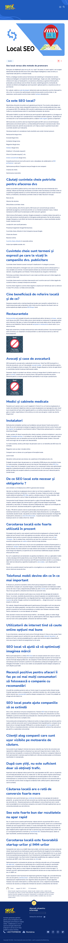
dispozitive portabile (39, 892)
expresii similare (49, 892)
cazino (25, 541)
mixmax (48, 725)
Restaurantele (10, 318)
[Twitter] (63, 932)
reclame (37, 94)
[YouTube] (48, 932)
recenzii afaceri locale (14, 896)
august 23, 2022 (21, 888)
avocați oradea (36, 365)
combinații (31, 798)
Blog (10, 61)
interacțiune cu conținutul (37, 894)
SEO (19, 479)
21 (32, 888)
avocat (13, 374)
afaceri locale (11, 891)
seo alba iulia (10, 864)
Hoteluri (8, 148)
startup (12, 844)
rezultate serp (42, 896)
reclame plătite (34, 896)
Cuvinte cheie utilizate (13, 241)
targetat (11, 429)
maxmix (8, 600)
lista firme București (29, 516)
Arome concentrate (12, 158)
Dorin (12, 888)
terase (54, 318)
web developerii (25, 90)
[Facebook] (53, 932)
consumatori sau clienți (14, 892)
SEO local (29, 656)
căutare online (40, 891)
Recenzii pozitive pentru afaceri (30, 672)
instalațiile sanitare (17, 436)
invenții (43, 589)
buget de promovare (21, 891)
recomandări (22, 694)
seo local (48, 896)
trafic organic (43, 118)
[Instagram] (58, 932)
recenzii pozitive (24, 896)
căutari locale (47, 891)
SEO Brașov (30, 307)
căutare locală (31, 891)
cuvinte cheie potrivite (27, 892)
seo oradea (41, 562)
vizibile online (11, 897)
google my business (23, 894)
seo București (23, 878)
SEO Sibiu (26, 495)
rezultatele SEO (35, 831)
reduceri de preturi (50, 636)
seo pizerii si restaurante (40, 324)
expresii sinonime (12, 894)
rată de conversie (49, 894)
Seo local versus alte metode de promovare (27, 65)
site (37, 859)
